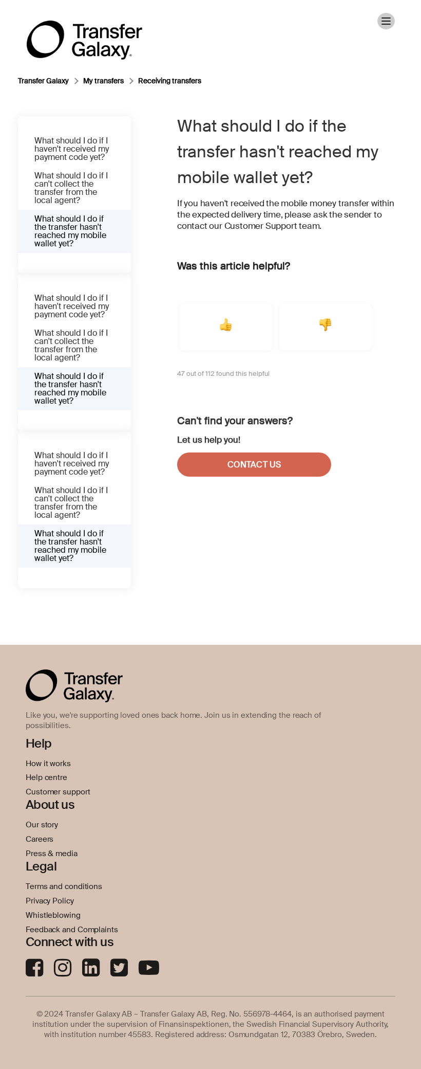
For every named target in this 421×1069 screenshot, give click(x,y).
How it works (48, 763)
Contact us (254, 464)
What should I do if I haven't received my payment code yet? (71, 148)
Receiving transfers (169, 80)
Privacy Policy (50, 901)
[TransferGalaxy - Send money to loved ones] (84, 33)
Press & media (52, 853)
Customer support (58, 792)
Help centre (46, 777)
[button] (226, 327)
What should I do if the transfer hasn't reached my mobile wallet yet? (70, 231)
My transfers (103, 80)
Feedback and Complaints (72, 930)
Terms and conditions (64, 886)
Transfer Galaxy (43, 80)
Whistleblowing (53, 915)
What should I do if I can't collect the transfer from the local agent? (71, 188)
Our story (42, 825)
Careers (39, 839)
